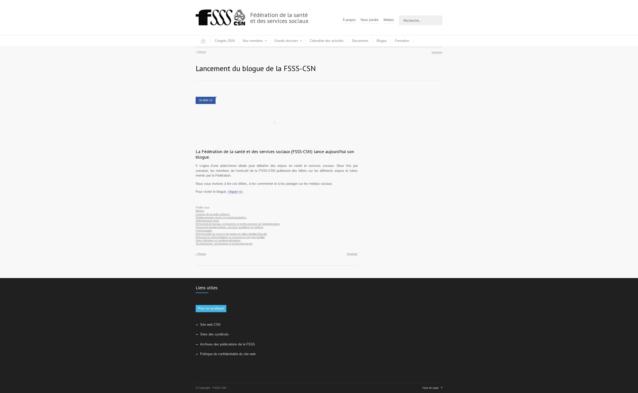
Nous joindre (370, 20)
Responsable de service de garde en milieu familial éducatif (231, 233)
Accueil (203, 40)
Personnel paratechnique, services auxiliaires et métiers (229, 227)
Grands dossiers (286, 41)
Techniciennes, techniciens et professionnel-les (224, 243)
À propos (349, 20)
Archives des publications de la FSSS (227, 344)
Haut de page (430, 387)
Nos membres (253, 41)
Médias (389, 20)
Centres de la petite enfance (213, 214)
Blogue (382, 41)
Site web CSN (210, 324)
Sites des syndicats (214, 334)
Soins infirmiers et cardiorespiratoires (218, 240)
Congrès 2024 (225, 41)
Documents (360, 41)
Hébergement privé (207, 220)
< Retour (201, 52)
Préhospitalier (204, 230)
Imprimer (437, 52)
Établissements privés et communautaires (221, 217)
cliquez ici (235, 192)
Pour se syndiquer (211, 308)
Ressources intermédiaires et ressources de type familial (230, 237)
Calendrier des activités (327, 41)
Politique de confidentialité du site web (227, 354)
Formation (402, 41)
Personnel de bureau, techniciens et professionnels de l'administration (238, 223)
